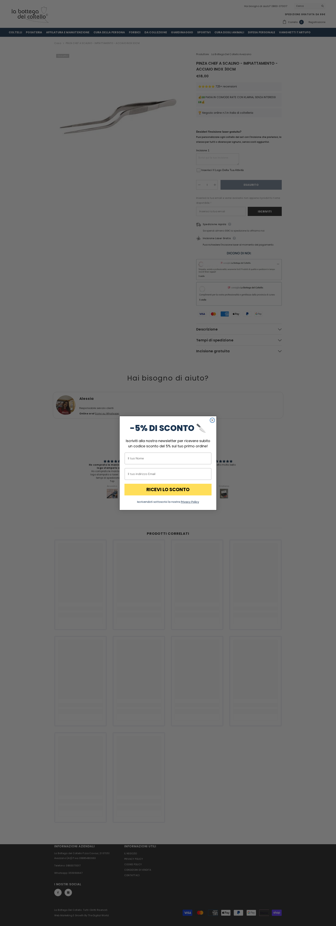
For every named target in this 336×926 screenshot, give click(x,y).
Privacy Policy (190, 502)
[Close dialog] (212, 420)
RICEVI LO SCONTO (168, 489)
